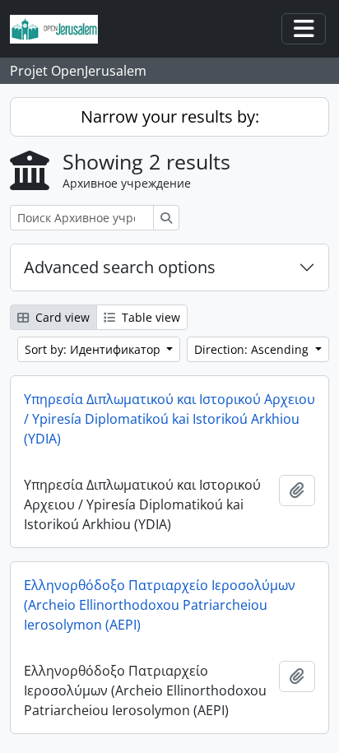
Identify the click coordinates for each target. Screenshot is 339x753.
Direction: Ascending (253, 349)
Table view (149, 317)
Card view (61, 317)
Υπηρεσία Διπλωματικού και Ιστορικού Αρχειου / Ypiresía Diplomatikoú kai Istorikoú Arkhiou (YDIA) (169, 419)
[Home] (60, 29)
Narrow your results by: (170, 116)
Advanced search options (120, 267)
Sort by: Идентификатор (94, 349)
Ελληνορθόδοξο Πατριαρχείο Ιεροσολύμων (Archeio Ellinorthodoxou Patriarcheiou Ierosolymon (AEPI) (159, 605)
